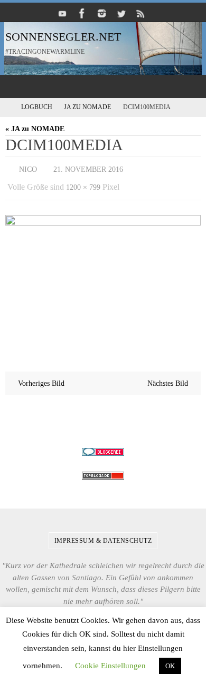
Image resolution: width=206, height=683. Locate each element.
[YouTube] (62, 13)
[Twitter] (121, 13)
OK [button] (170, 666)
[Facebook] (82, 13)
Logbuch (36, 107)
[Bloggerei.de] (103, 447)
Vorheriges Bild (41, 378)
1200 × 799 (83, 184)
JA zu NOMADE (87, 107)
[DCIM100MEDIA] (103, 275)
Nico (28, 168)
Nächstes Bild (167, 378)
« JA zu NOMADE (34, 128)
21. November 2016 (88, 168)
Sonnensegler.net (63, 36)
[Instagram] (101, 13)
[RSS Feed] (141, 13)
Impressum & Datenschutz (103, 535)
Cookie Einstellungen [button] (110, 665)
